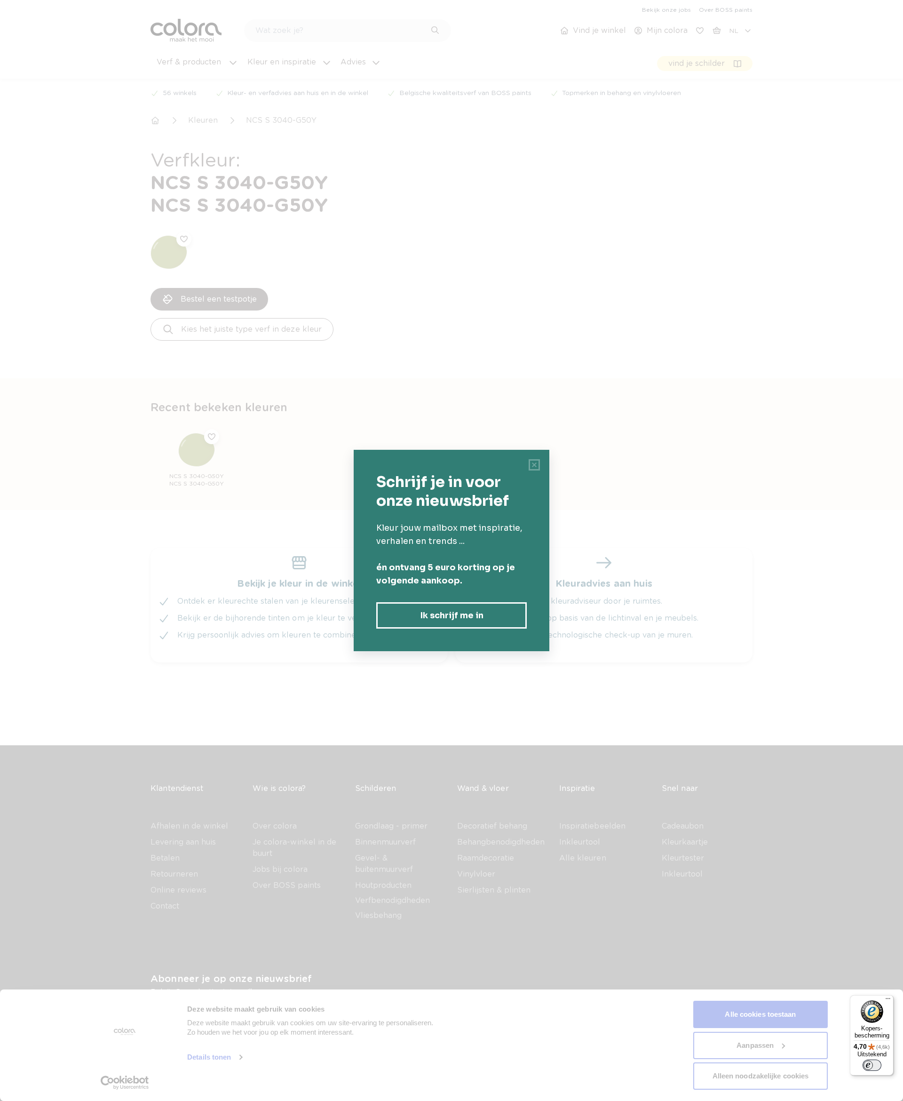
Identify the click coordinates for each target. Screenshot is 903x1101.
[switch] (872, 1065)
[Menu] (888, 1000)
